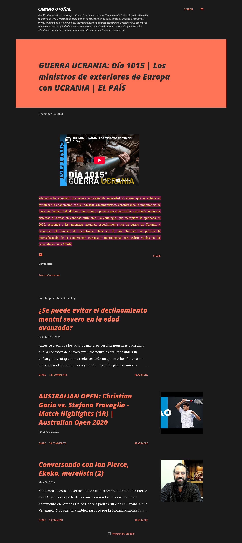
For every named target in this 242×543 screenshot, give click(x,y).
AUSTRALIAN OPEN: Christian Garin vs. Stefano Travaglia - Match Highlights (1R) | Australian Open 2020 (85, 409)
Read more (141, 374)
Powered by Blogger (123, 533)
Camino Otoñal (54, 9)
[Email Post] (41, 255)
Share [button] (157, 255)
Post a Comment (49, 275)
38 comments (57, 443)
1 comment (56, 520)
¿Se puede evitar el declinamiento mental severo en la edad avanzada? (93, 319)
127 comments (58, 374)
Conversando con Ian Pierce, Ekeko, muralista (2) (84, 469)
